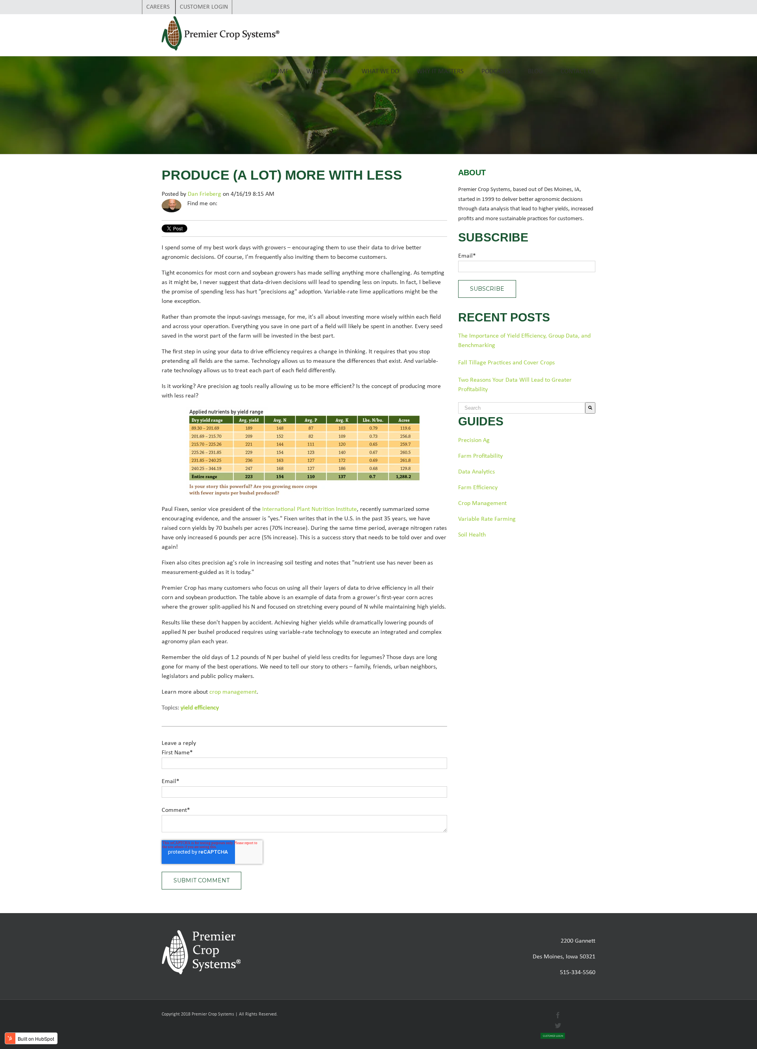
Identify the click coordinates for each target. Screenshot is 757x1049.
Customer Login (204, 7)
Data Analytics (476, 472)
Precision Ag (474, 440)
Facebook (223, 203)
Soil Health (472, 535)
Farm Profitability (480, 456)
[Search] (590, 408)
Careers (158, 7)
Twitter (234, 203)
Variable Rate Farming (487, 519)
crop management (233, 692)
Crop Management (482, 503)
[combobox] (521, 408)
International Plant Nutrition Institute (309, 509)
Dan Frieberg (204, 194)
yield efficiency (200, 708)
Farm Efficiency (478, 488)
